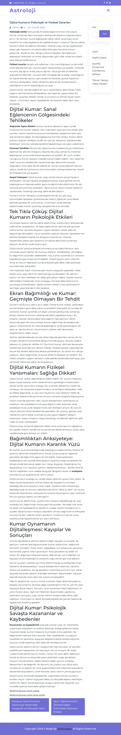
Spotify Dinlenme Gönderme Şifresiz (98, 69)
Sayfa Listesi (99, 57)
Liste (95, 51)
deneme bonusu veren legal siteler (27, 695)
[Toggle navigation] (108, 10)
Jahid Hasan (64, 728)
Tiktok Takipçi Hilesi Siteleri (100, 82)
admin (16, 27)
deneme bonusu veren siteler (25, 690)
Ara (94, 27)
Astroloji (23, 10)
